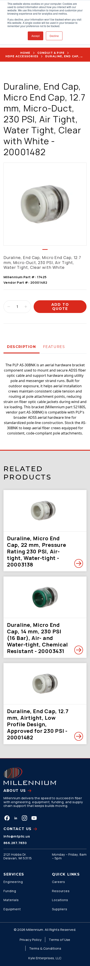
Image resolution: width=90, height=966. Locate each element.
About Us (14, 791)
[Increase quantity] (26, 307)
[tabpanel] (45, 395)
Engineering (13, 882)
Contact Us (17, 829)
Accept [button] (35, 36)
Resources (61, 891)
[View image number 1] (45, 249)
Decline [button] (54, 36)
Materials (11, 900)
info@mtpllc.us (16, 836)
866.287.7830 (15, 843)
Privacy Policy (31, 939)
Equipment (12, 909)
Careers (58, 882)
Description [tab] (21, 347)
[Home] (30, 776)
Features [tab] (54, 347)
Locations (60, 900)
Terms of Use (59, 939)
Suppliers (59, 909)
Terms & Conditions (45, 948)
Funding (9, 891)
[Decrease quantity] (9, 307)
